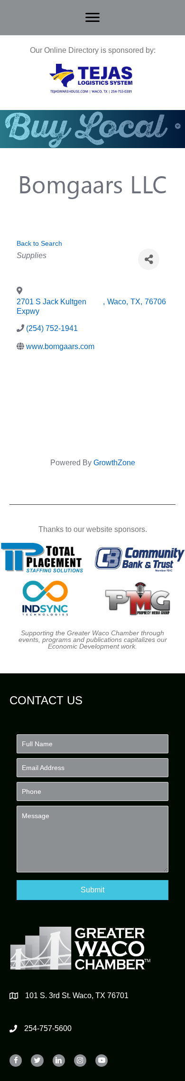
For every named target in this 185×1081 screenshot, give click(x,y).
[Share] (148, 259)
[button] (92, 890)
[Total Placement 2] (45, 558)
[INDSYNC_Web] (45, 598)
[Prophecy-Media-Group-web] (139, 598)
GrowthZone (114, 463)
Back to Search (39, 243)
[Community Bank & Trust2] (139, 558)
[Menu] (92, 18)
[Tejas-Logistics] (91, 78)
